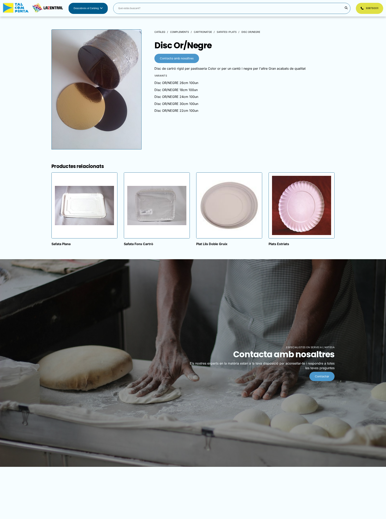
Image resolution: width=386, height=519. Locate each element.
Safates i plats (227, 31)
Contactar (322, 376)
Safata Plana (61, 244)
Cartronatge (203, 31)
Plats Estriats (279, 244)
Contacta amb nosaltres (177, 58)
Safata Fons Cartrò (138, 244)
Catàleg (159, 31)
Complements (179, 31)
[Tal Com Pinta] (33, 8)
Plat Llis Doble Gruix (211, 244)
